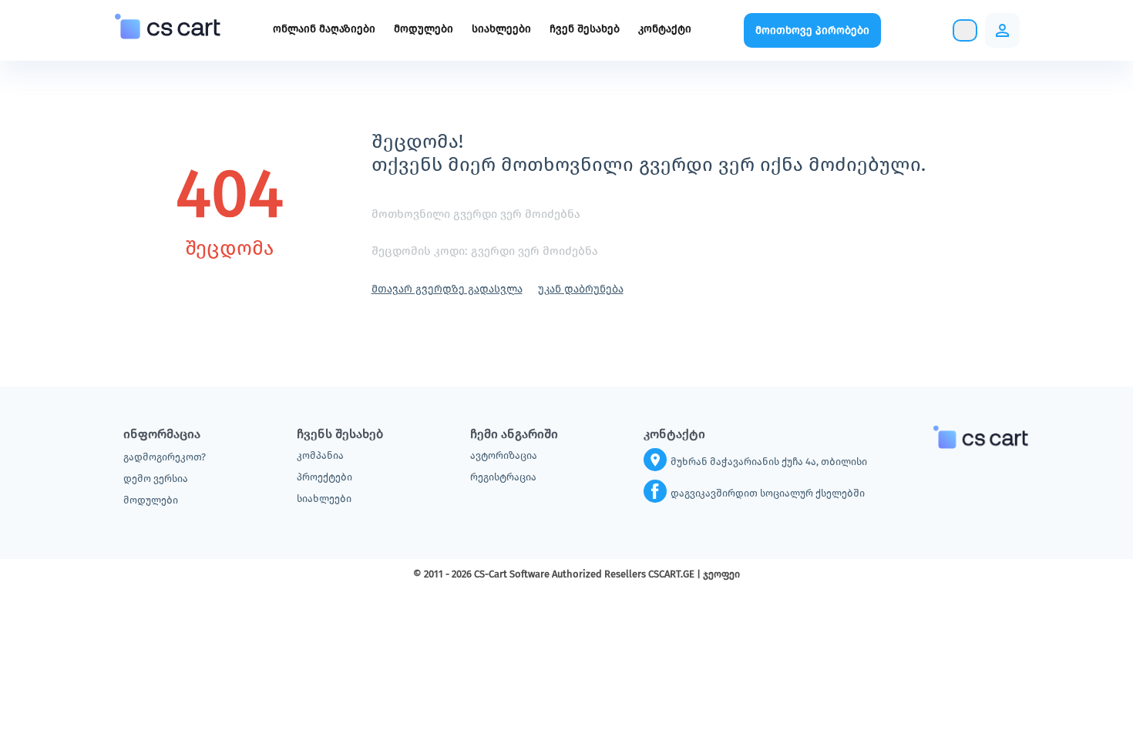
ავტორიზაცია (503, 455)
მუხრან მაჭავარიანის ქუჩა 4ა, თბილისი (769, 461)
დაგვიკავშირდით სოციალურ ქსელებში (768, 493)
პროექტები (324, 477)
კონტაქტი (664, 28)
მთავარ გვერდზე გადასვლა (447, 289)
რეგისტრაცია (503, 477)
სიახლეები (501, 28)
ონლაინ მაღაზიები (324, 28)
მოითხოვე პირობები (812, 30)
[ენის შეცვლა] (933, 30)
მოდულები (423, 28)
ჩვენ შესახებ (585, 28)
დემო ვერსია (155, 478)
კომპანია (320, 455)
